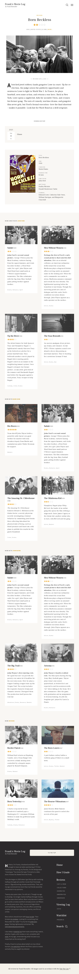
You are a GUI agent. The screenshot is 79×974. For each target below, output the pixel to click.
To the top (52, 853)
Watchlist (61, 915)
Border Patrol (15, 748)
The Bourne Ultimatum (56, 801)
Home (59, 865)
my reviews (14, 919)
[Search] (67, 5)
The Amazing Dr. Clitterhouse (21, 499)
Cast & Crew (61, 884)
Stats (59, 909)
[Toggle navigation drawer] (72, 5)
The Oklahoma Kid (54, 498)
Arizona (49, 666)
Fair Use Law (64, 969)
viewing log (18, 932)
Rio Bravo (13, 426)
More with (12, 399)
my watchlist (15, 947)
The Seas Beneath (53, 336)
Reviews (39, 15)
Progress (60, 919)
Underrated (61, 894)
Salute (11, 248)
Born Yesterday (16, 801)
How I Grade (63, 872)
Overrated (61, 891)
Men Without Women (55, 248)
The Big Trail (15, 666)
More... (50, 29)
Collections (61, 887)
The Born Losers (53, 748)
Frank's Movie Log (15, 4)
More (10, 721)
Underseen (61, 898)
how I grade (30, 917)
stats (6, 937)
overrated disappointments (14, 927)
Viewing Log (63, 904)
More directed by (15, 221)
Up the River (14, 336)
